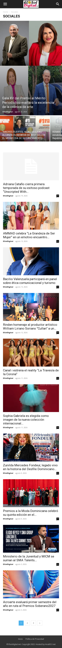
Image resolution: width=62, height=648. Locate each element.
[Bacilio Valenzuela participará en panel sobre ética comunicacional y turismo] (31, 261)
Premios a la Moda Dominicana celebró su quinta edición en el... (30, 513)
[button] (5, 4)
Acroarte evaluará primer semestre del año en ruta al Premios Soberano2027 (29, 604)
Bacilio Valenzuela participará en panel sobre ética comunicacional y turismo (30, 281)
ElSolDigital (8, 112)
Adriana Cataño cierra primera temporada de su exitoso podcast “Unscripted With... (26, 188)
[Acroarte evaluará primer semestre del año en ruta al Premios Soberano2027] (31, 584)
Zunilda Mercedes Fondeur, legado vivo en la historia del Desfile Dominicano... (30, 467)
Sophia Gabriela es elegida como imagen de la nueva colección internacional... (26, 419)
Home (5, 12)
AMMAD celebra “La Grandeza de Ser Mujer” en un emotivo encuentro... (29, 235)
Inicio (20, 639)
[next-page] (39, 623)
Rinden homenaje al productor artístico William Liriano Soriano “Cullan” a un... (30, 326)
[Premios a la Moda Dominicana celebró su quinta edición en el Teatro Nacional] (31, 493)
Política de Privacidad (35, 639)
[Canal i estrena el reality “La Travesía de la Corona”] (31, 353)
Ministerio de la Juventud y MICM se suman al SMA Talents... (28, 558)
